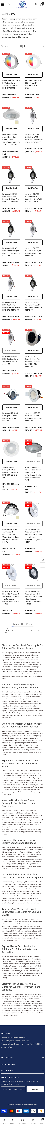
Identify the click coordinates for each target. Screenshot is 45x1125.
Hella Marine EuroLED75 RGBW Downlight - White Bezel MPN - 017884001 (33, 84)
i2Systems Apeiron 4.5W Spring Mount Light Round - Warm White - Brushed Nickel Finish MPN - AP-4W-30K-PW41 (10, 535)
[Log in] (36, 4)
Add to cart (11, 75)
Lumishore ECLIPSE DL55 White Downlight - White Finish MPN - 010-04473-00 (33, 252)
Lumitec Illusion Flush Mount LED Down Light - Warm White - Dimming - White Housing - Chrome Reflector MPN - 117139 (11, 597)
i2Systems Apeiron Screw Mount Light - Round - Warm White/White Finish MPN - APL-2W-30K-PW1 (11, 140)
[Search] (9, 4)
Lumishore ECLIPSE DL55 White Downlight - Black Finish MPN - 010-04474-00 (11, 252)
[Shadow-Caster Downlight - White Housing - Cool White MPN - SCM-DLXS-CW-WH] (11, 448)
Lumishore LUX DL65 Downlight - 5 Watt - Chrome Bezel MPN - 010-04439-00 (10, 417)
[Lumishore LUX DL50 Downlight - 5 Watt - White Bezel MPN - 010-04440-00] (34, 394)
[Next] (38, 630)
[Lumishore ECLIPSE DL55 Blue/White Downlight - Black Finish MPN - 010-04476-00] (34, 175)
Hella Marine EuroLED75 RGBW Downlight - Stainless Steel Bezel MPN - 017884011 (11, 84)
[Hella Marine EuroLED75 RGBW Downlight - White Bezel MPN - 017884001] (34, 62)
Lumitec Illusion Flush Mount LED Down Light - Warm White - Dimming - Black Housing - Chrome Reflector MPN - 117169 (33, 597)
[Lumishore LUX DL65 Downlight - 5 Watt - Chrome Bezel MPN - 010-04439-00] (11, 394)
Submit (35, 1089)
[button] (21, 46)
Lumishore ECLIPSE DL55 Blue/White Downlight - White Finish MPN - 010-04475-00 (11, 306)
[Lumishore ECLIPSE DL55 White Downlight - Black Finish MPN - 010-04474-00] (11, 229)
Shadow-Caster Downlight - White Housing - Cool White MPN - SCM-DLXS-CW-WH (10, 472)
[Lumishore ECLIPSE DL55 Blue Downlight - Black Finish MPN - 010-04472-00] (34, 283)
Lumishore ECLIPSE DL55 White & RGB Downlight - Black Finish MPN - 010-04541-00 (11, 198)
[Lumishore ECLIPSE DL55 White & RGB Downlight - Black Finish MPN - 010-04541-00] (11, 175)
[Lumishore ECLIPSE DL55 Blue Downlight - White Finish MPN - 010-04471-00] (11, 338)
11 (31, 630)
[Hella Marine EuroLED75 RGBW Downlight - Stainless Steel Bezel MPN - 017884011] (11, 62)
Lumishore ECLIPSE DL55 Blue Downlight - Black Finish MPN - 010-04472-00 (33, 306)
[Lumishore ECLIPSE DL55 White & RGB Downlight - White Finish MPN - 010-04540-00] (34, 116)
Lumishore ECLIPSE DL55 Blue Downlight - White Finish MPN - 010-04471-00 (11, 360)
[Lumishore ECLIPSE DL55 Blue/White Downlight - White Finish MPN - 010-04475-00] (11, 283)
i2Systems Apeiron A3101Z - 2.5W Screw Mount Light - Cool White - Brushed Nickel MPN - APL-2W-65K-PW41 (33, 473)
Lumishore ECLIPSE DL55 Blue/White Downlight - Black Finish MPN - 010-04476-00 (33, 198)
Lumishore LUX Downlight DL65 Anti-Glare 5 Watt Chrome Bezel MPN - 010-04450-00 (33, 362)
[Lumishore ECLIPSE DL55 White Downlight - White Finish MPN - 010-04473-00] (34, 229)
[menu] (2, 4)
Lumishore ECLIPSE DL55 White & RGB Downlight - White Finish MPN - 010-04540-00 (34, 138)
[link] (12, 1121)
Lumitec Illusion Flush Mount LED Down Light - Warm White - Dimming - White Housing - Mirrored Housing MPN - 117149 (33, 535)
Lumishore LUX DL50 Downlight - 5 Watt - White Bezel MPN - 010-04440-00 (33, 417)
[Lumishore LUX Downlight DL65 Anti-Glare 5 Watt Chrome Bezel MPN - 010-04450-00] (34, 338)
